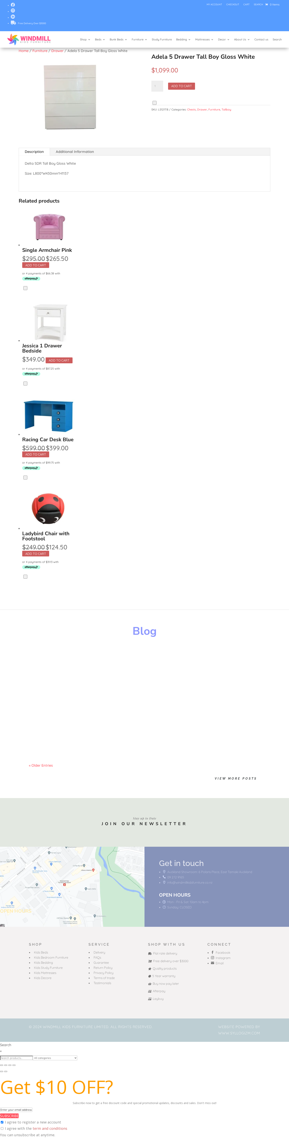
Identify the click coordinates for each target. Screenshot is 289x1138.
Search (258, 4)
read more (41, 668)
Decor (222, 39)
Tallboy (226, 109)
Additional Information (75, 151)
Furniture (138, 39)
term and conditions (50, 1128)
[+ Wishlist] (154, 103)
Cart (246, 4)
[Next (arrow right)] (5, 1071)
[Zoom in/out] (1, 1065)
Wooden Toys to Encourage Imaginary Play (83, 654)
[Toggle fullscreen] (5, 1065)
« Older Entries (41, 765)
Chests (191, 109)
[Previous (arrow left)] (1, 1071)
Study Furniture (162, 39)
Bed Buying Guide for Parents (67, 692)
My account (214, 4)
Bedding (181, 39)
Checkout (232, 4)
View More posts (236, 778)
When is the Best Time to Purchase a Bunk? (83, 730)
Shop (83, 39)
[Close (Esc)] (14, 1065)
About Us (240, 39)
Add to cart (181, 86)
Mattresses (202, 39)
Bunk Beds (116, 39)
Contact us (261, 39)
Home (24, 50)
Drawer (57, 50)
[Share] (9, 1065)
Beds (98, 39)
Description (34, 151)
